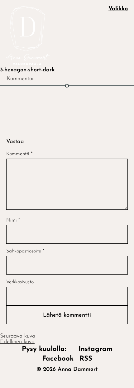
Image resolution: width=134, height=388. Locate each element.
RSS (85, 358)
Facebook (58, 358)
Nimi (13, 220)
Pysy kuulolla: (47, 349)
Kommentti (19, 153)
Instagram (95, 349)
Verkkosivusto (20, 282)
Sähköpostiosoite (25, 251)
